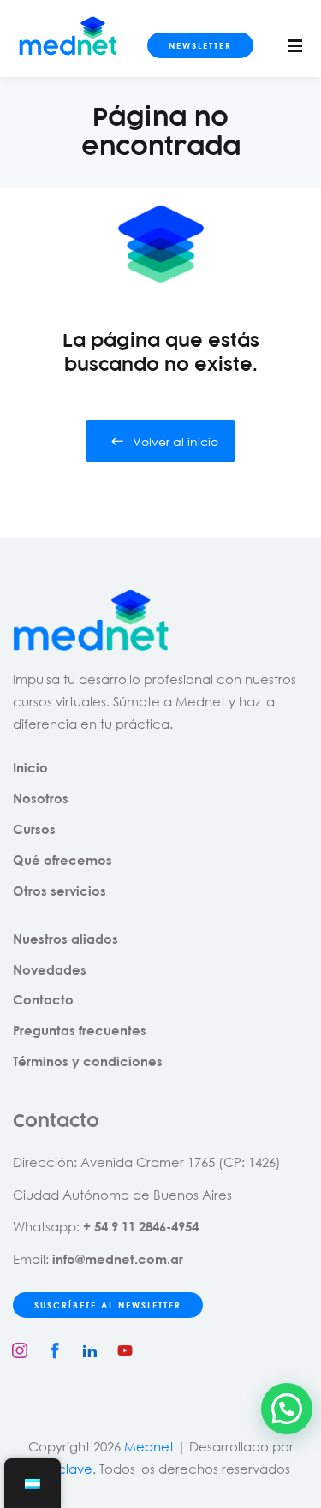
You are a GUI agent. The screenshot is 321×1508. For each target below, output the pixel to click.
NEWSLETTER (200, 45)
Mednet (149, 1446)
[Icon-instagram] (19, 1350)
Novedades (49, 969)
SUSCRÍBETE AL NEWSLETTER (107, 1305)
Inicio (30, 767)
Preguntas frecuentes (79, 1030)
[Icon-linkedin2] (89, 1350)
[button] (286, 1408)
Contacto (43, 999)
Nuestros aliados (65, 938)
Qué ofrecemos (62, 859)
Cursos (34, 829)
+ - (141, 1226)
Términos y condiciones (88, 1061)
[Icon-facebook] (54, 1350)
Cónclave (61, 1468)
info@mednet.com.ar (117, 1259)
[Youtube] (125, 1350)
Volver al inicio (175, 441)
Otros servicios (59, 890)
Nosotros (40, 798)
